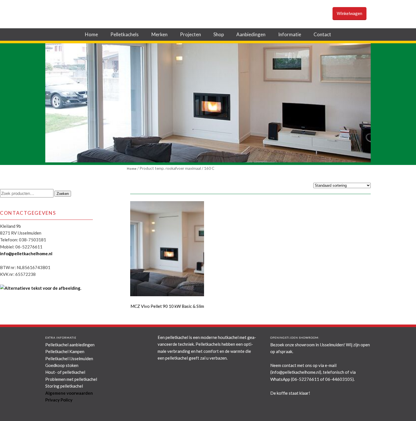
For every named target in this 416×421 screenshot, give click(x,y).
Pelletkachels (124, 34)
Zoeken (63, 194)
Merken (159, 34)
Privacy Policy (58, 399)
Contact (322, 34)
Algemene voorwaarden (69, 393)
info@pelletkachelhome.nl (26, 253)
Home (91, 34)
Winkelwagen (349, 13)
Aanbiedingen (250, 34)
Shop (218, 34)
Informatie (289, 34)
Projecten (190, 34)
